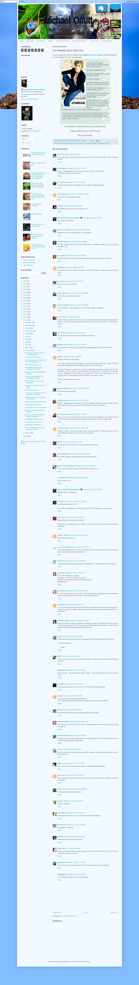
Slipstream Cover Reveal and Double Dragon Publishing (37, 185)
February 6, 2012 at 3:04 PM (71, 656)
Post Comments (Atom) (69, 916)
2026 (25, 281)
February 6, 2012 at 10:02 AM (78, 400)
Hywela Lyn (62, 836)
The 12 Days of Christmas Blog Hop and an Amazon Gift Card (37, 196)
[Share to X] (95, 141)
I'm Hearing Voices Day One (34, 419)
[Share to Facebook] (97, 141)
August (27, 333)
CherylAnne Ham (63, 721)
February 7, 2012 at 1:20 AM (74, 813)
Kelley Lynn (62, 763)
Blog (21, 41)
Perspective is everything (33, 424)
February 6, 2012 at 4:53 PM (73, 696)
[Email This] (91, 141)
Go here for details (95, 55)
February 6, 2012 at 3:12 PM (76, 670)
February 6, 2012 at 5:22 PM (79, 721)
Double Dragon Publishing (65, 143)
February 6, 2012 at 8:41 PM (75, 763)
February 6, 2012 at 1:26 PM (74, 604)
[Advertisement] (85, 937)
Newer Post (57, 912)
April (26, 345)
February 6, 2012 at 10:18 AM (79, 454)
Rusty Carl (61, 561)
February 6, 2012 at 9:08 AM (79, 305)
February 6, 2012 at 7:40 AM (75, 182)
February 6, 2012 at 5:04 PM (72, 710)
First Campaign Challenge (36, 204)
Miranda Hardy (63, 241)
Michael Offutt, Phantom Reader (69, 218)
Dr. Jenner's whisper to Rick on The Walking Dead (35, 353)
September (29, 331)
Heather (60, 801)
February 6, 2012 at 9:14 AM (76, 344)
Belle (59, 656)
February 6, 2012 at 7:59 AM (77, 241)
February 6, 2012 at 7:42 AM (79, 194)
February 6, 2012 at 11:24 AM (73, 517)
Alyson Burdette (63, 293)
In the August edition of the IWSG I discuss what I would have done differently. (38, 175)
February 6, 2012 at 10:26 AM (85, 466)
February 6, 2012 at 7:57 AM (80, 230)
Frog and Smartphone (32, 390)
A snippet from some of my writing (36, 407)
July (26, 336)
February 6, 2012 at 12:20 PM (74, 573)
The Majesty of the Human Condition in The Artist (33, 368)
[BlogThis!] (93, 141)
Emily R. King (62, 344)
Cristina (60, 206)
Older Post (114, 912)
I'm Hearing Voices (79, 143)
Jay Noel (61, 517)
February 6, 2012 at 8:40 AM (74, 281)
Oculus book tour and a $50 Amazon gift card (38, 153)
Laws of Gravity (28, 265)
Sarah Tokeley (62, 789)
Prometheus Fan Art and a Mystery (37, 225)
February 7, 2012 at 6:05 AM (76, 824)
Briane (60, 356)
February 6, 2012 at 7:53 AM (92, 218)
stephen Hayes (63, 535)
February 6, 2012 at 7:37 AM (71, 154)
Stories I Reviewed (79, 41)
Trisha (60, 749)
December (28, 322)
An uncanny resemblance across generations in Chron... (35, 393)
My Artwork (41, 41)
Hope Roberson (63, 591)
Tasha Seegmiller (63, 454)
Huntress (61, 281)
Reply (59, 162)
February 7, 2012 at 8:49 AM (75, 836)
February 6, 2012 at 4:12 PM (74, 684)
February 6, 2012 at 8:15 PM (71, 749)
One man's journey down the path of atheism (37, 236)
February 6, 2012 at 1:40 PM (73, 636)
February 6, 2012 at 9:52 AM (80, 388)
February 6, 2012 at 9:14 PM (74, 775)
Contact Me (94, 41)
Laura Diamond (63, 477)
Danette (60, 696)
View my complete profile (29, 99)
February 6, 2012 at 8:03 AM (74, 267)
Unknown (61, 604)
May (26, 342)
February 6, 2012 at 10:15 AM (72, 442)
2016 (25, 309)
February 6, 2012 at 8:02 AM (76, 255)
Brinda (60, 442)
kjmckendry (62, 862)
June (27, 339)
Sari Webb (61, 813)
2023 (25, 289)
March (27, 347)
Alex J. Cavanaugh (64, 230)
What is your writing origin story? (35, 402)
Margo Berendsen (64, 620)
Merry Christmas (36, 214)
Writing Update (106, 41)
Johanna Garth (63, 428)
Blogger (87, 961)
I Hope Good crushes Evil (33, 422)
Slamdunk (61, 267)
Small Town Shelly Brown (66, 466)
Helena (60, 710)
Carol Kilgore (62, 255)
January (28, 433)
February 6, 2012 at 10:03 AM (76, 414)
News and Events (62, 41)
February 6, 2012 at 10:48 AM (92, 489)
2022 (25, 292)
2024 (25, 286)
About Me (30, 41)
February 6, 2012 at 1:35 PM (80, 620)
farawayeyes (62, 824)
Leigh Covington (63, 305)
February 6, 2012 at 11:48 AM (79, 547)
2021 (25, 295)
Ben (59, 317)
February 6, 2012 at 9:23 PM (77, 789)
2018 (25, 303)
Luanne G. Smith (63, 547)
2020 (25, 298)
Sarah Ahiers (62, 168)
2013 (25, 317)
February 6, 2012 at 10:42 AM (78, 477)
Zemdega (73, 961)
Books (50, 41)
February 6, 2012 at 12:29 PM (78, 591)
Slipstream (100, 143)
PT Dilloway (62, 182)
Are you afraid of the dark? (33, 404)
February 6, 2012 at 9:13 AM (75, 333)
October (28, 328)
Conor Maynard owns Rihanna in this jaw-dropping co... (35, 361)
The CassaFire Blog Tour (33, 357)
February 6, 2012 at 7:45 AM (73, 206)
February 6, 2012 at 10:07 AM (78, 428)
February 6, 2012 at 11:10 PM (73, 801)
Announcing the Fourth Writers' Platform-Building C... (35, 415)
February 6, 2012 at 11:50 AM (75, 561)
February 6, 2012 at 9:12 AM (70, 317)
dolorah (60, 636)
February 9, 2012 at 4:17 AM (76, 874)
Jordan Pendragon (91, 143)
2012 (25, 320)
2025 (25, 284)
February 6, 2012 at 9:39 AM (72, 356)
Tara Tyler (61, 573)
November (28, 325)
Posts (26, 139)
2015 (25, 312)
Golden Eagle (62, 735)
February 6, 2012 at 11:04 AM (76, 501)
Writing (107, 143)
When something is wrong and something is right (38, 246)
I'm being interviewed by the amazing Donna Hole (34, 377)
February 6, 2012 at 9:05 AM (79, 293)
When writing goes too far (33, 364)
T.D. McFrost (62, 501)
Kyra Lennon (62, 414)
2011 (25, 436)
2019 (25, 300)
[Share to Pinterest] (99, 141)
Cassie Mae (62, 333)
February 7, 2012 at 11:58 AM (71, 848)
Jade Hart (61, 684)
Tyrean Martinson (64, 194)
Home (86, 912)
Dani (59, 848)
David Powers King (29, 262)
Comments (27, 143)
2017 (25, 306)
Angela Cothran (63, 400)
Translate (36, 131)
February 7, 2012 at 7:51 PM (75, 862)
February (28, 350)
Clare (59, 154)
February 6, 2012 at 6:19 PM (77, 735)
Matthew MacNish (64, 388)
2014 (25, 314)
